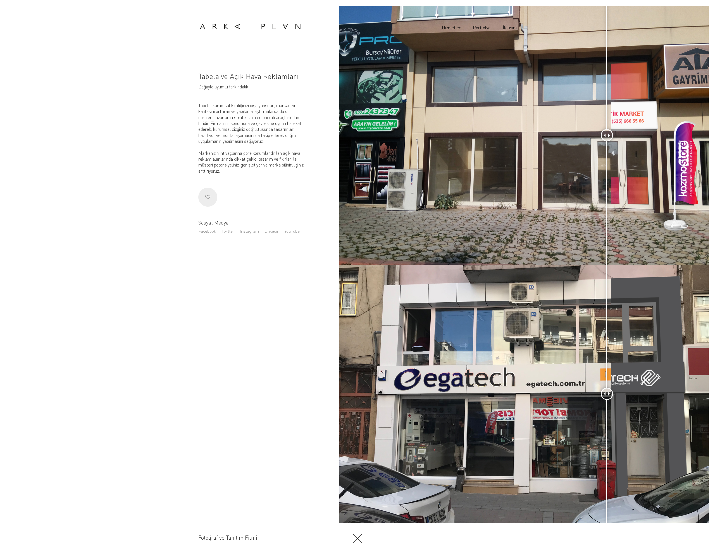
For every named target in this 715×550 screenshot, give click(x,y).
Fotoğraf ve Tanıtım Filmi (227, 537)
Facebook (207, 231)
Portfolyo (481, 27)
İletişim (510, 27)
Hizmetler (451, 27)
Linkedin (271, 231)
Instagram (249, 231)
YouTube (292, 231)
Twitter (227, 231)
